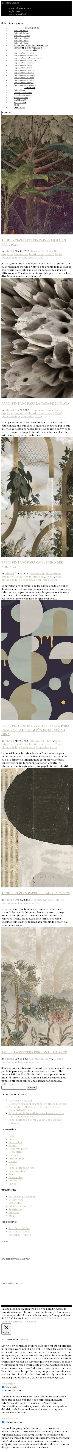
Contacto (14, 1212)
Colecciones (16, 1199)
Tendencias (28, 580)
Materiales (15, 1203)
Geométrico (21, 254)
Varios (38, 257)
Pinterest (5, 1252)
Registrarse (14, 11)
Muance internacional (20, 8)
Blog (11, 1215)
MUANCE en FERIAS (20, 1100)
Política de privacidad (22, 1196)
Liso (11, 1164)
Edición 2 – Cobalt (20, 1231)
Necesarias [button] (8, 1383)
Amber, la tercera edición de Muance (34, 1052)
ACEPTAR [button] (34, 1318)
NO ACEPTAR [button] (48, 1318)
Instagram (5, 1248)
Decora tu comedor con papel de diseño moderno (38, 1104)
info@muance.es (10, 1277)
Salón (12, 1174)
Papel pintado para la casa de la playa (35, 404)
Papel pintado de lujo (21, 1168)
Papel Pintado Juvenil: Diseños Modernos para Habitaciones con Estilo (36, 1115)
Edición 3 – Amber (20, 1235)
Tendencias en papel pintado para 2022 (35, 893)
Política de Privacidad (23, 1321)
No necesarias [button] (9, 1418)
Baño (12, 1136)
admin (9, 251)
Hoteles (58, 900)
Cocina (13, 1139)
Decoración (37, 251)
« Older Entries (10, 1084)
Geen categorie (18, 1148)
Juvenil (49, 254)
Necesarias (12, 1387)
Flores (49, 251)
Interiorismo (36, 254)
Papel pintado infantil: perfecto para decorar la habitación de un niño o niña (35, 730)
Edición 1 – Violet (19, 1228)
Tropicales (27, 257)
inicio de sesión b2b (19, 14)
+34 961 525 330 (10, 1273)
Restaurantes (17, 1171)
